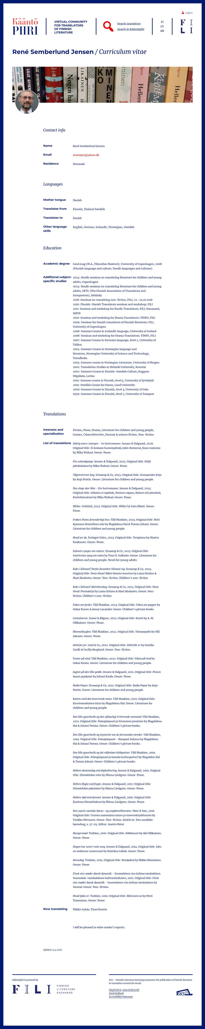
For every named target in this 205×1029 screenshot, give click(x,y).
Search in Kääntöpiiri (130, 29)
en (162, 30)
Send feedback (116, 993)
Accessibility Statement (121, 996)
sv (162, 26)
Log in (189, 12)
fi (162, 22)
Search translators (129, 23)
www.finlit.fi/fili (130, 990)
